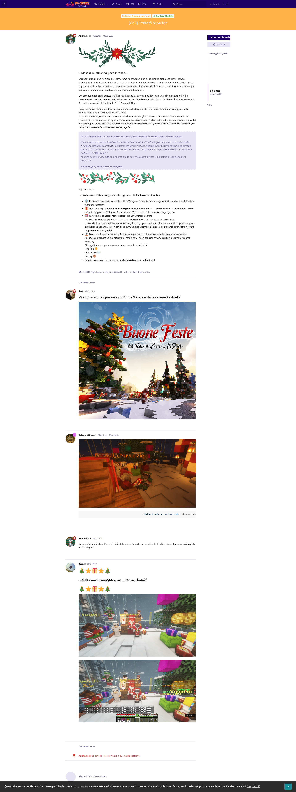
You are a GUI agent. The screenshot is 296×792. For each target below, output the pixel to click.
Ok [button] (288, 786)
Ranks (159, 4)
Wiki (144, 4)
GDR (132, 4)
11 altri (135, 272)
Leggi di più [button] (253, 786)
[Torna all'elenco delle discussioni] (4, 4)
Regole (119, 4)
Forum (101, 4)
